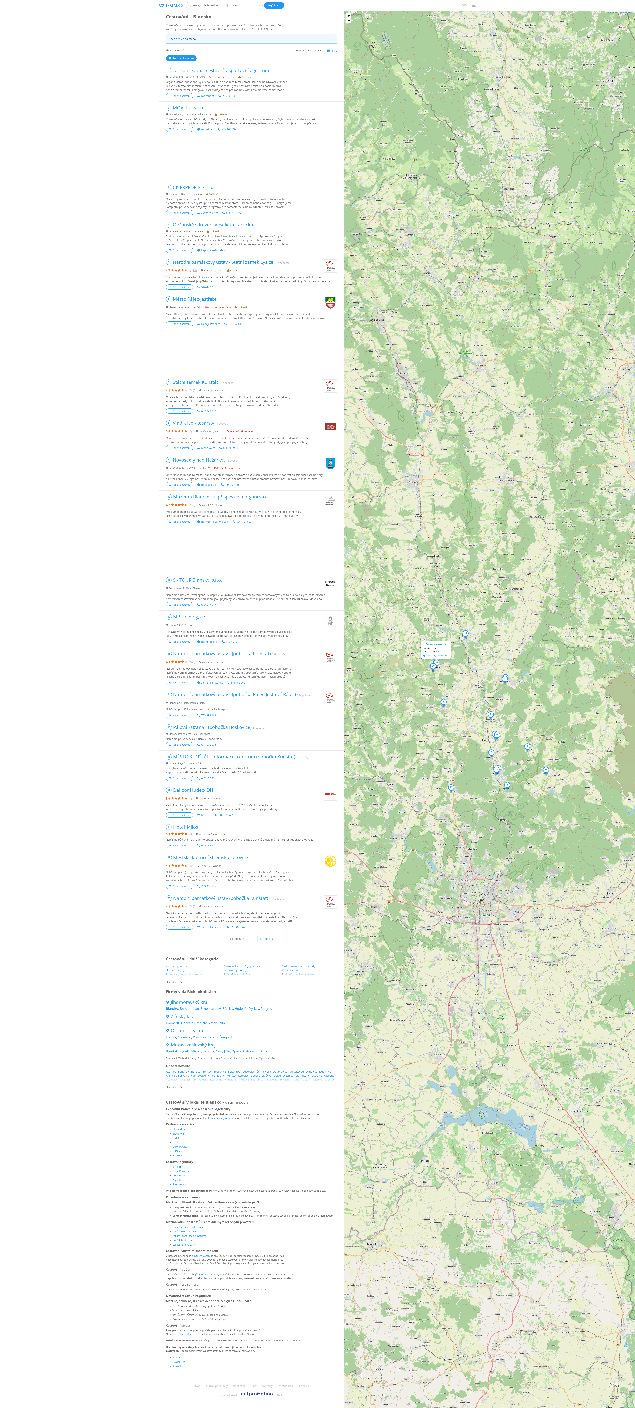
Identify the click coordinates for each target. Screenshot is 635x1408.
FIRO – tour (178, 1151)
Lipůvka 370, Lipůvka (210, 798)
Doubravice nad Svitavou (288, 1071)
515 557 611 (235, 324)
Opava (236, 1051)
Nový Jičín (223, 1051)
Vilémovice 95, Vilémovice (213, 834)
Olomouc (184, 1037)
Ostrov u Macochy (323, 1075)
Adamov (171, 1071)
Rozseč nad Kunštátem (224, 1079)
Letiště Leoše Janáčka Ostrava (189, 1235)
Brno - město (189, 1008)
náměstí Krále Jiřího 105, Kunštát (187, 77)
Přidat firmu (239, 1386)
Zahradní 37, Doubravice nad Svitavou (190, 114)
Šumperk (226, 1037)
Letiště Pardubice (182, 1240)
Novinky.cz (178, 1361)
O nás (254, 1386)
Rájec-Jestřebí (188, 1079)
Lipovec (255, 1075)
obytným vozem (201, 1255)
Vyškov (254, 1008)
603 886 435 (226, 815)
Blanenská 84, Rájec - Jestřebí (185, 307)
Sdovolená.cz (179, 1184)
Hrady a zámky (175, 970)
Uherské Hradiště (194, 1023)
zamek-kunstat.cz (212, 682)
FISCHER (177, 1155)
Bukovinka (234, 1071)
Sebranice (257, 1079)
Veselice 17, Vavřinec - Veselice (186, 231)
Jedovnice (325, 1071)
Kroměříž (172, 1023)
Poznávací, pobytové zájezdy (183, 974)
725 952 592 (244, 521)
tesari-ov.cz (208, 448)
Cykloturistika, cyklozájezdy (298, 966)
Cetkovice (248, 1071)
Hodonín (241, 1008)
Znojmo (266, 1008)
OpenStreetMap (623, 12)
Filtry (334, 50)
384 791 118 (232, 485)
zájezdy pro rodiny (207, 1274)
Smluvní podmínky (216, 1386)
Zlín (222, 1023)
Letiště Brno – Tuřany (184, 1231)
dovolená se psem (189, 1334)
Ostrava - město (255, 1051)
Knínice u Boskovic (177, 1075)
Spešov (305, 1079)
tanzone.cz (207, 96)
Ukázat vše (172, 982)
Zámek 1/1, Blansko (212, 505)
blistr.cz (206, 815)
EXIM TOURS (179, 1146)
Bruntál (171, 1051)
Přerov (213, 1037)
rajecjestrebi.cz (210, 324)
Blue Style (178, 1133)
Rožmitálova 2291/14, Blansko (185, 588)
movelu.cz (207, 129)
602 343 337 (208, 411)
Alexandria (178, 1129)
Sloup (295, 1079)
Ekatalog (174, 5)
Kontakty (267, 1386)
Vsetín (213, 1023)
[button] (491, 715)
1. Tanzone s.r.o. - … (434, 643)
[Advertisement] (251, 158)
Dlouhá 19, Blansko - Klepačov (185, 194)
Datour (176, 1142)
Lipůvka (266, 1075)
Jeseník (171, 1037)
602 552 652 (208, 605)
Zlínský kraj (183, 1016)
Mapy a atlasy (290, 970)
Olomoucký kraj (187, 1030)
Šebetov (329, 1079)
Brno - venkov (211, 1008)
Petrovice (172, 1079)
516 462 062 (238, 682)
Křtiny (221, 1075)
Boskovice (219, 1071)
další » (269, 939)
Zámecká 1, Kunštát (213, 390)
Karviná (208, 1051)
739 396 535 (208, 886)
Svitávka (317, 1079)
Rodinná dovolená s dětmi (298, 974)
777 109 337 (229, 129)
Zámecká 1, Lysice (213, 270)
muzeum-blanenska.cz (215, 521)
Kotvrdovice (198, 1075)
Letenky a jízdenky (235, 970)
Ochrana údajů (286, 1386)
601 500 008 (208, 745)
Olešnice (288, 1075)
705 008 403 (229, 96)
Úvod (197, 1386)
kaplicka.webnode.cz (214, 250)
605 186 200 (208, 845)
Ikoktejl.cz (178, 1366)
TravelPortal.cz (180, 1171)
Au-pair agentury (176, 966)
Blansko (172, 1008)
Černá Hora (263, 1071)
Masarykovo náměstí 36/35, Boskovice (189, 733)
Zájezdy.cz (178, 1180)
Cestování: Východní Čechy (181, 1058)
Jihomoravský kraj (190, 1002)
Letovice (243, 1075)
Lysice (277, 1075)
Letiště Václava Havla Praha (188, 1227)
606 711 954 (230, 448)
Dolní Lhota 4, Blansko (211, 431)
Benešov (183, 1071)
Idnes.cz (177, 1357)
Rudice (244, 1079)
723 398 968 (208, 715)
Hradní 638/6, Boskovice (182, 625)
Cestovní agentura (221, 1118)
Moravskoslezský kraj (193, 1045)
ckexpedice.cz (209, 213)
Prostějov (200, 1037)
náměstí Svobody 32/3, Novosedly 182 (189, 468)
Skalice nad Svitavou (277, 1079)
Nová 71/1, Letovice (211, 865)
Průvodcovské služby (237, 974)
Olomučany (302, 1075)
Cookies (304, 1386)
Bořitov (207, 1071)
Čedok (176, 1138)
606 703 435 (233, 213)
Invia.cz (176, 1166)
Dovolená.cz (179, 1175)
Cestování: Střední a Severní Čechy (217, 1058)
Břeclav (227, 1008)
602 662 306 (208, 778)
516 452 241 (233, 642)
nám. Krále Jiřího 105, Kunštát (185, 763)
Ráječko (203, 1079)
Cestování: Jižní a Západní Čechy (257, 1058)
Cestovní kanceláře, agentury (242, 966)
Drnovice (311, 1071)
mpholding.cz (209, 642)
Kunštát (231, 1075)
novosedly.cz (209, 485)
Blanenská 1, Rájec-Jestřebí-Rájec (187, 702)
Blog (279, 1394)
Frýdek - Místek (190, 1051)
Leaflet (609, 12)
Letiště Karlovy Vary (183, 1244)
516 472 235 (208, 287)
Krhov (211, 1075)
